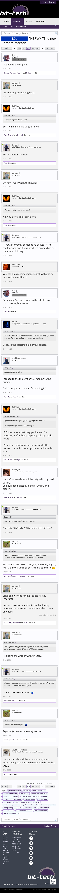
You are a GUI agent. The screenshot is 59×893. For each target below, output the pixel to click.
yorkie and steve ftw (11, 813)
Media (29, 21)
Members (41, 21)
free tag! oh (24, 793)
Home (6, 21)
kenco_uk (16, 470)
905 (47, 48)
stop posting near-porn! (12, 808)
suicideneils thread (24, 811)
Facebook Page (6, 858)
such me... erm (31, 808)
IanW (11, 135)
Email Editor (5, 847)
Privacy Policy (53, 890)
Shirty (14, 55)
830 (19, 48)
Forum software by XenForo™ (12, 890)
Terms (5, 850)
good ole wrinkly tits (39, 793)
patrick (37, 802)
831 (24, 48)
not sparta (7, 802)
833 (33, 48)
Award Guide (5, 843)
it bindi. (45, 796)
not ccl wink (42, 799)
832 (28, 48)
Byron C (19, 73)
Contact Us (48, 826)
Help (56, 826)
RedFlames (16, 106)
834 (37, 48)
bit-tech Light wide (8, 826)
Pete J (28, 73)
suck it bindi (44, 808)
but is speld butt (39, 791)
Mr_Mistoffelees (10, 576)
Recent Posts (21, 27)
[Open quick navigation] (56, 33)
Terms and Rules (39, 890)
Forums (17, 21)
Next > (52, 48)
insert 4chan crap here (30, 796)
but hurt (27, 791)
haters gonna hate (11, 796)
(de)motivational (14, 791)
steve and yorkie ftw (48, 805)
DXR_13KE (16, 264)
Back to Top (6, 862)
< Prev (4, 48)
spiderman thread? (29, 805)
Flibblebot (16, 623)
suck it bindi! (8, 811)
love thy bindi (30, 799)
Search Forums (7, 27)
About (5, 839)
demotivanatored (10, 793)
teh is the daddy (41, 811)
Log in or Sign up (48, 2)
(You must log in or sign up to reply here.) (42, 783)
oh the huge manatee (23, 802)
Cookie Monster (10, 73)
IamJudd (16, 83)
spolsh (15, 541)
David (14, 322)
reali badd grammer (11, 805)
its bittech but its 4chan (12, 799)
